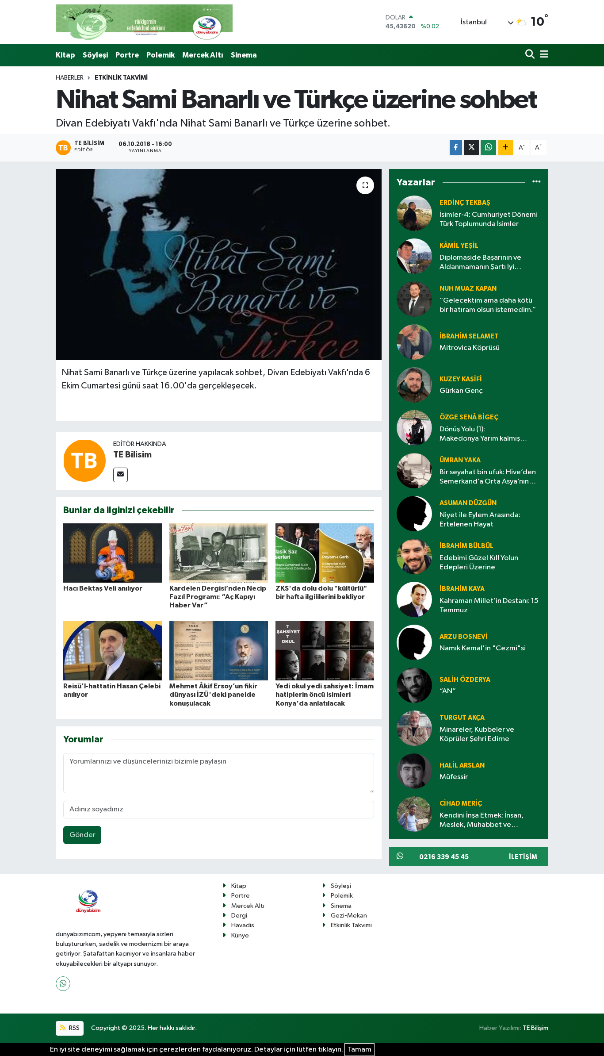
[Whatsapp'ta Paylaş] (488, 147)
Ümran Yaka (460, 460)
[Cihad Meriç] (414, 814)
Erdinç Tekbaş (465, 203)
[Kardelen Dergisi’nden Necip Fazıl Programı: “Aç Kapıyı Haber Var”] (218, 553)
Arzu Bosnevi (464, 637)
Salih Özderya (465, 679)
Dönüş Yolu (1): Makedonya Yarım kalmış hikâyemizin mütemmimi (480, 435)
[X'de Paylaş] (471, 147)
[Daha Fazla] (505, 147)
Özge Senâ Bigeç (469, 417)
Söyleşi (95, 55)
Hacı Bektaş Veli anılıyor (102, 588)
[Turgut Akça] (414, 728)
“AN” (448, 691)
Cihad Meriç (461, 803)
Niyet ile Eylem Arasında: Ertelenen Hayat (480, 519)
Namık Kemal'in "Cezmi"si (483, 648)
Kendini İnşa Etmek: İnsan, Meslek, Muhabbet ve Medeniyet (482, 821)
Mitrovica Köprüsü (470, 348)
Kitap (65, 55)
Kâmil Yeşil (459, 245)
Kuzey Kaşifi (461, 379)
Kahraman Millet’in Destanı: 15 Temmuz (489, 605)
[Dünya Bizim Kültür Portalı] (144, 22)
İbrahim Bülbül (466, 546)
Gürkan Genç (461, 391)
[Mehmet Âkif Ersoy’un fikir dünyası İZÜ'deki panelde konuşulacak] (218, 650)
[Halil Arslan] (414, 771)
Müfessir (454, 777)
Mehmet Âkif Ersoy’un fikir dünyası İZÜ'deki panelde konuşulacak (213, 695)
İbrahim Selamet (469, 336)
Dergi (239, 915)
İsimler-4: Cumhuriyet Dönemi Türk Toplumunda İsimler (489, 219)
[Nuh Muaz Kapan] (414, 299)
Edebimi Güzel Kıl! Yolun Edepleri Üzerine (479, 562)
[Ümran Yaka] (414, 471)
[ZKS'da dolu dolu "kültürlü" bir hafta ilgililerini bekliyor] (324, 553)
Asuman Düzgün (468, 503)
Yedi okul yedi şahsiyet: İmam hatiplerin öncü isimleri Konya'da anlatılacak (324, 695)
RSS (74, 1028)
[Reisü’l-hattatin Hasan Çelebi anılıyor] (112, 650)
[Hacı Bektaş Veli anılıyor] (112, 553)
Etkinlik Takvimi (121, 78)
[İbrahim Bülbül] (414, 557)
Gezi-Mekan (349, 915)
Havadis (242, 925)
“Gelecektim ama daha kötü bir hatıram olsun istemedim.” (488, 305)
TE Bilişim (535, 1028)
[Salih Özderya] (414, 685)
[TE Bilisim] (84, 460)
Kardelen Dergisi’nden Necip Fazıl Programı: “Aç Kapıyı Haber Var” (217, 597)
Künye (240, 935)
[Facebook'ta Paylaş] (456, 147)
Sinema (244, 55)
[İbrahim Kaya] (414, 599)
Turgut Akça (462, 717)
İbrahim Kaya (462, 589)
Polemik (160, 55)
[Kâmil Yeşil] (414, 256)
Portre (127, 55)
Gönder (82, 835)
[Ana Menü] (542, 55)
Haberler (70, 78)
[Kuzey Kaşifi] (414, 385)
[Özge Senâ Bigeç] (414, 428)
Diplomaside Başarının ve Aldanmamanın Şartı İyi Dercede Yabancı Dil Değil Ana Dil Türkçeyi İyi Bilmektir (489, 263)
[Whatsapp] (63, 983)
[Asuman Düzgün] (414, 514)
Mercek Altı (202, 55)
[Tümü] (536, 182)
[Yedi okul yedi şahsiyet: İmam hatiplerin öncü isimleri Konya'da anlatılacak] (324, 650)
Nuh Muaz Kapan (468, 288)
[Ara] (530, 55)
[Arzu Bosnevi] (414, 642)
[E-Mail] (120, 475)
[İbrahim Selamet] (414, 342)
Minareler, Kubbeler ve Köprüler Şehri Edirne (477, 734)
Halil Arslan (462, 765)
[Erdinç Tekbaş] (414, 213)
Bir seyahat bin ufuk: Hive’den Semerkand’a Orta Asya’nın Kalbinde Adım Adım (488, 477)
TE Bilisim (132, 454)
